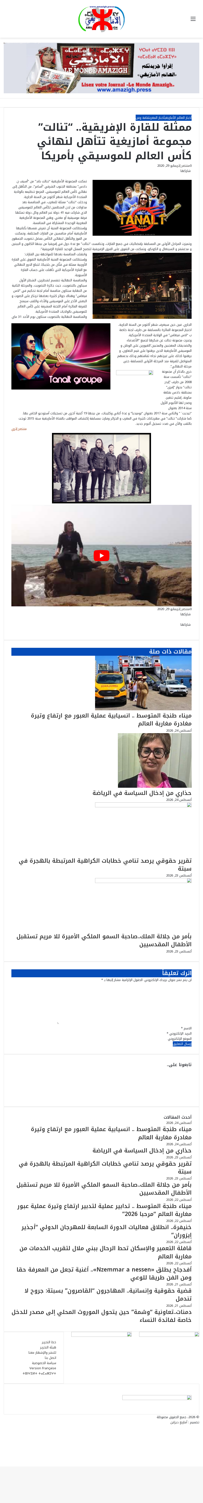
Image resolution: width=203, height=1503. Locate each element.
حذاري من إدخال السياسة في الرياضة (142, 793)
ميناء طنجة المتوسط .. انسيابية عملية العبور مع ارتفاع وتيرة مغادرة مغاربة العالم (111, 719)
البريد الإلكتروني (179, 1033)
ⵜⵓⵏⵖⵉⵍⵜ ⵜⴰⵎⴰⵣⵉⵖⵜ (39, 1373)
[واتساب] (187, 176)
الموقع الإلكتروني (180, 1039)
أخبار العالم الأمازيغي (178, 118)
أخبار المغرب (157, 118)
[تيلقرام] (186, 176)
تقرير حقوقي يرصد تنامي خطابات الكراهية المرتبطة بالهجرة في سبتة (105, 864)
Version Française (42, 1368)
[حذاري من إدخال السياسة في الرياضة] (155, 787)
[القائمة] (193, 20)
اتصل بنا (50, 1358)
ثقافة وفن (143, 118)
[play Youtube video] (101, 555)
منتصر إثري (183, 166)
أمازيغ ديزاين (178, 1422)
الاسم (186, 1028)
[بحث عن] (9, 20)
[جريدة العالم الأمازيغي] (101, 18)
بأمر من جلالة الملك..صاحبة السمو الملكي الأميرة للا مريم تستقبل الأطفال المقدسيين (104, 940)
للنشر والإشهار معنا (42, 1352)
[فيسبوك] (191, 176)
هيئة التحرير (48, 1347)
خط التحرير (49, 1342)
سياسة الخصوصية (44, 1363)
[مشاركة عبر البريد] (185, 176)
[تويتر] (190, 176)
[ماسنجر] (189, 176)
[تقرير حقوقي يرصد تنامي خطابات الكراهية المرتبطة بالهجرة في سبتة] (143, 806)
